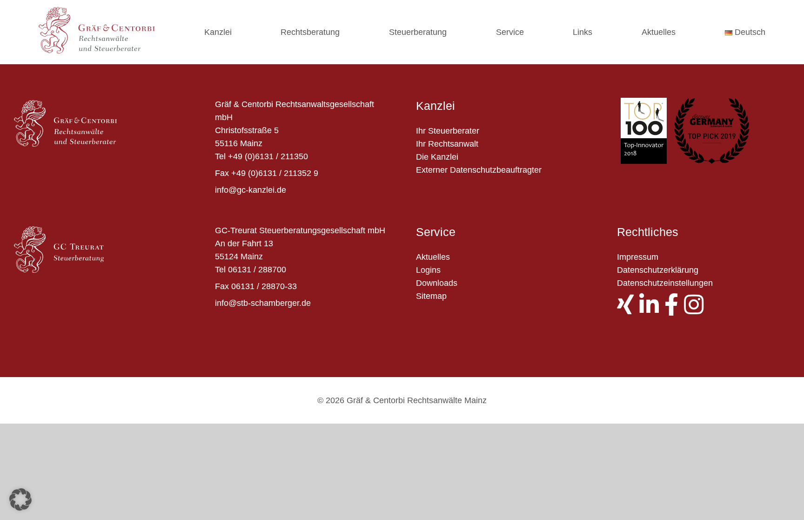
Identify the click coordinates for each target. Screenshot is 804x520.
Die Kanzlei (437, 157)
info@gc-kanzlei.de (250, 190)
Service (510, 32)
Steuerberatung (418, 32)
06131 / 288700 (257, 269)
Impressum (637, 257)
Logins (428, 270)
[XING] (628, 310)
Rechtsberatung (310, 32)
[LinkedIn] (651, 310)
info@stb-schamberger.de (263, 303)
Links (582, 32)
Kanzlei (218, 32)
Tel (220, 156)
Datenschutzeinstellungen (665, 283)
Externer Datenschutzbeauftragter (479, 170)
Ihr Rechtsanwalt (447, 144)
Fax (222, 173)
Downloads (436, 283)
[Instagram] (696, 310)
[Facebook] (674, 310)
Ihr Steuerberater (447, 130)
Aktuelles (659, 32)
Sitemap (431, 296)
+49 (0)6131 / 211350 (268, 156)
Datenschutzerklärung (657, 270)
